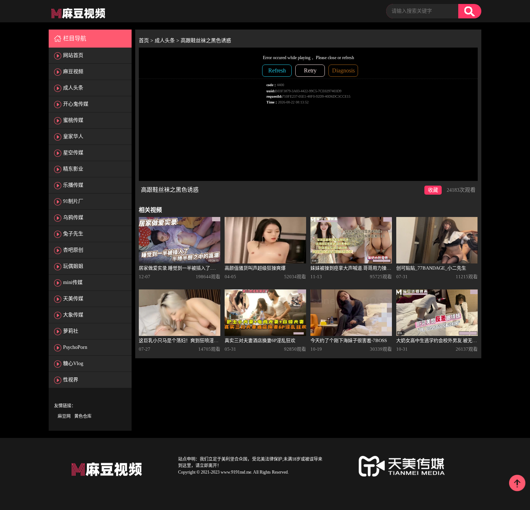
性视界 (70, 379)
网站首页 (73, 55)
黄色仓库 (83, 416)
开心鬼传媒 (75, 104)
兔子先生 (73, 233)
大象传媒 (73, 315)
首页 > (147, 40)
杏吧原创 (73, 250)
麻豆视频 (73, 71)
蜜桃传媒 (73, 120)
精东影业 (73, 169)
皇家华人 (73, 136)
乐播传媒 (73, 185)
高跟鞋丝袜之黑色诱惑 (206, 40)
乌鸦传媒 (73, 217)
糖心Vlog (73, 363)
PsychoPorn (75, 347)
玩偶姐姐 (73, 266)
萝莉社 (70, 331)
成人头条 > (168, 40)
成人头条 (73, 87)
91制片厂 (73, 201)
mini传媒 (73, 282)
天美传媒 (73, 298)
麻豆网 (64, 416)
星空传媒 (73, 152)
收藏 (433, 190)
